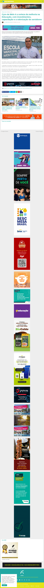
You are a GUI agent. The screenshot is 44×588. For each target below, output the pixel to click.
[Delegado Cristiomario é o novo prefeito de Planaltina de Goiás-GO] (22, 102)
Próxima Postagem (39, 131)
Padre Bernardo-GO (18, 88)
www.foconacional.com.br (27, 88)
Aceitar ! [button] (4, 585)
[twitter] (17, 580)
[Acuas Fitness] (22, 565)
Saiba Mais (4, 583)
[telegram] (24, 580)
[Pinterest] (19, 92)
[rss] (29, 580)
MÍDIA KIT (32, 586)
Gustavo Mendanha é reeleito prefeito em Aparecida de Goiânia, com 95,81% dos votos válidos (8, 108)
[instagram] (22, 580)
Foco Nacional (12, 88)
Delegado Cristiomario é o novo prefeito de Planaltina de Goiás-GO (22, 107)
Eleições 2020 (6, 88)
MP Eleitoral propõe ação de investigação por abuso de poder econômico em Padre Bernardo (35, 108)
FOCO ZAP (37, 586)
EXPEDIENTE (22, 586)
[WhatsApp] (17, 92)
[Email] (21, 92)
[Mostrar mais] (23, 92)
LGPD (18, 586)
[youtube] (20, 580)
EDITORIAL (27, 586)
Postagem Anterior (4, 131)
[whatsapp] (27, 580)
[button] (1, 1)
